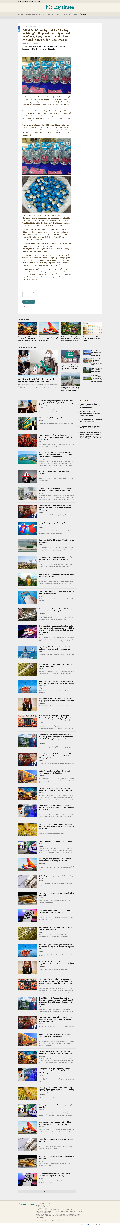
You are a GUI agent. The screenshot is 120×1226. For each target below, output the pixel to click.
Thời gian (61, 307)
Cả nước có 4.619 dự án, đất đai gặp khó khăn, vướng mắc (96, 369)
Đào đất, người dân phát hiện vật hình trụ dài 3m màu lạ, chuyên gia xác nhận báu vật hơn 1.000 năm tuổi (91, 413)
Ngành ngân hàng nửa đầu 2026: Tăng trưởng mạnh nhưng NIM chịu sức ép (96, 353)
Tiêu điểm (28, 14)
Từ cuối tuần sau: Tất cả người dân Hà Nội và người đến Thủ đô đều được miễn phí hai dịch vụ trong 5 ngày (56, 437)
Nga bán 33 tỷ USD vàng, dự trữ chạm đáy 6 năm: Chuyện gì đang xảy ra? (56, 665)
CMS (89, 1224)
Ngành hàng (82, 14)
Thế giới (58, 14)
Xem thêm (46, 1191)
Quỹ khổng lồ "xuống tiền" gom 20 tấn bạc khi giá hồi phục (56, 877)
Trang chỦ (21, 14)
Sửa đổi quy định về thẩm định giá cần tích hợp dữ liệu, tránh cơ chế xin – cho (37, 380)
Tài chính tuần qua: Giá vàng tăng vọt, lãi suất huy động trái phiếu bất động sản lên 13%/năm (55, 489)
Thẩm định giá (36, 14)
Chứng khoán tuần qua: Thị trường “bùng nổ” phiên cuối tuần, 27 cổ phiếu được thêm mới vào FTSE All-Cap (56, 807)
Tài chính (44, 14)
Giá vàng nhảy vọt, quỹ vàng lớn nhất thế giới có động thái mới (56, 894)
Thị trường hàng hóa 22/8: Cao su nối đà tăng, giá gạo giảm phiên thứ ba (92, 338)
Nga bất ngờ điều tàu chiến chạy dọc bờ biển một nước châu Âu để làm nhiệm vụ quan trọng (56, 648)
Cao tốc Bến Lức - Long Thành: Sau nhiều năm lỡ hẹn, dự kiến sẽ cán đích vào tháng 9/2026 (70, 388)
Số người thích (68, 307)
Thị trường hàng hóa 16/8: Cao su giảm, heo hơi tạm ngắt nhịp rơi (91, 420)
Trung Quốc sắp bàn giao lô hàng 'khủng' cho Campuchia (55, 524)
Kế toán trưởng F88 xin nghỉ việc (50, 418)
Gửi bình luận (28, 302)
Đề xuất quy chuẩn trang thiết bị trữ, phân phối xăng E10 (56, 843)
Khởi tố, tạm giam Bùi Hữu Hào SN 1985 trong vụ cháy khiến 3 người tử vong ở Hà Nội (56, 610)
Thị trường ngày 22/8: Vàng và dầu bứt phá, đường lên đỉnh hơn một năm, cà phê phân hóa (27, 338)
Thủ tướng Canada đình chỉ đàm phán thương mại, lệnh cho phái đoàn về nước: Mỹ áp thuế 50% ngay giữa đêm (55, 508)
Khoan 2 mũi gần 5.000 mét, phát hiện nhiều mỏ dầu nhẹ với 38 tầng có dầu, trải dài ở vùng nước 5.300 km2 (56, 683)
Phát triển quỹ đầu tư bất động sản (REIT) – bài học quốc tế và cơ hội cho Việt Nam (96, 361)
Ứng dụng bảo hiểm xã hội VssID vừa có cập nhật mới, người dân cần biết (56, 593)
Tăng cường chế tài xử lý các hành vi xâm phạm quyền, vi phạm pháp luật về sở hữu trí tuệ (70, 367)
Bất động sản (73, 14)
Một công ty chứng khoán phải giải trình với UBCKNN (55, 472)
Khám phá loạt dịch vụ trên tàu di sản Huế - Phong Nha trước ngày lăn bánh (55, 772)
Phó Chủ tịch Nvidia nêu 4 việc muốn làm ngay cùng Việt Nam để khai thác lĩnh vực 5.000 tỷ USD (56, 700)
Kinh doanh (51, 14)
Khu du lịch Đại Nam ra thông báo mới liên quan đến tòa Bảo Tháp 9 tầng (56, 575)
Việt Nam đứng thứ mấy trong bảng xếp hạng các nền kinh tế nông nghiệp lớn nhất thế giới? (70, 338)
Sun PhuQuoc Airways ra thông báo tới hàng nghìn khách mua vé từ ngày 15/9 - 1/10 (48, 338)
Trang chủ (25, 26)
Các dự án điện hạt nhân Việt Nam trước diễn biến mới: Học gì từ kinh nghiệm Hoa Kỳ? (55, 558)
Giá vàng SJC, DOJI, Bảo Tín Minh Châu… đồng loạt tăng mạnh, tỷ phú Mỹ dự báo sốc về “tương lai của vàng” (56, 826)
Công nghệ (65, 14)
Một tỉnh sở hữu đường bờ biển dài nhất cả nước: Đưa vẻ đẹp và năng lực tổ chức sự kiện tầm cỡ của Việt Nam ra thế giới (55, 454)
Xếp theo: (56, 306)
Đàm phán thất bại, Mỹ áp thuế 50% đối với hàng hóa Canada (56, 541)
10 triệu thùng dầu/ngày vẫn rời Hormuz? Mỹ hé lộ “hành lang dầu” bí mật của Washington (90, 405)
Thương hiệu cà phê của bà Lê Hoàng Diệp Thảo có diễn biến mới (90, 427)
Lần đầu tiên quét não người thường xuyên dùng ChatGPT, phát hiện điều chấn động (56, 911)
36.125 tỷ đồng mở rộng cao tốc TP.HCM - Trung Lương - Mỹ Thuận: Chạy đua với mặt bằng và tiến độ (96, 378)
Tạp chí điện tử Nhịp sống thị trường (27, 1)
